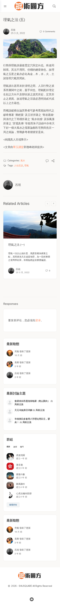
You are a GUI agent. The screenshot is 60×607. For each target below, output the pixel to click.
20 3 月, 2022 (22, 272)
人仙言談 (18, 165)
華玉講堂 (18, 147)
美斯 (17, 362)
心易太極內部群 (24, 493)
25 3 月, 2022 (18, 33)
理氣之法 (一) (16, 244)
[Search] (54, 6)
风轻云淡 (19, 404)
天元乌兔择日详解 (23, 410)
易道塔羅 (20, 455)
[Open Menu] (5, 6)
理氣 (26, 165)
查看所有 (13, 505)
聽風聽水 (20, 484)
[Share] (53, 161)
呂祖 (13, 30)
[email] (32, 599)
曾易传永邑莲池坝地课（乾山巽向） (32, 401)
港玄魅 (19, 465)
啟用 (15, 447)
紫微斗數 (20, 474)
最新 (8, 447)
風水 (22, 160)
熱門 (22, 447)
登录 (38, 320)
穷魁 (17, 351)
